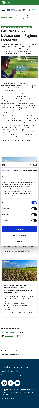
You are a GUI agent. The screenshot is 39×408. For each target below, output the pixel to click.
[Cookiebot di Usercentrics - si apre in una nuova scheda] (28, 165)
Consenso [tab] (5, 170)
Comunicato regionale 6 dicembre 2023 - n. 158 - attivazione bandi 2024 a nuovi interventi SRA (18, 289)
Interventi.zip (9, 336)
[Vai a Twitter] (11, 383)
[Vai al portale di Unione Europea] (13, 10)
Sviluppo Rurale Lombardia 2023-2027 (18, 16)
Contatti (14, 371)
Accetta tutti (20, 229)
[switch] (34, 208)
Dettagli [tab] (15, 170)
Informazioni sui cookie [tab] (29, 170)
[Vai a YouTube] (17, 383)
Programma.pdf (10, 332)
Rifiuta (19, 241)
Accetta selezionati (19, 235)
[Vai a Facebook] (4, 383)
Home (3, 16)
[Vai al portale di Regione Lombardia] (7, 2)
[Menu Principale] (3, 10)
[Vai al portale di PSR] (32, 10)
